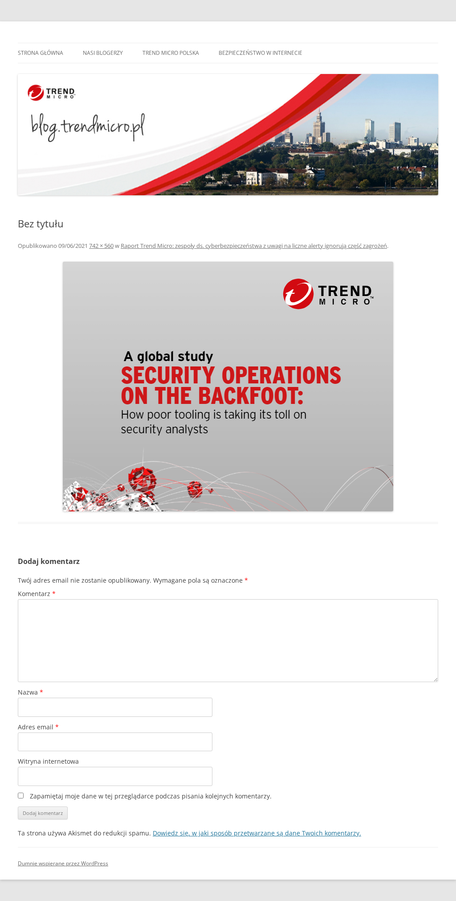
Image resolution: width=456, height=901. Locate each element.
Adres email (38, 727)
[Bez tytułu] (228, 386)
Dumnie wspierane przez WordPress (63, 863)
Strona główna (40, 53)
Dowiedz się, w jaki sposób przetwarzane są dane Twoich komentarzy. (257, 833)
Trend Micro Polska (170, 53)
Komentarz (37, 593)
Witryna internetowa (48, 761)
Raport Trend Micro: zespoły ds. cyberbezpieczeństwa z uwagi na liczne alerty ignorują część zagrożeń (254, 246)
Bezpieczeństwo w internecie (260, 53)
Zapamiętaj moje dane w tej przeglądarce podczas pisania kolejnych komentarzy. (151, 796)
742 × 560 (101, 246)
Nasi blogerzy (103, 53)
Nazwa (30, 692)
